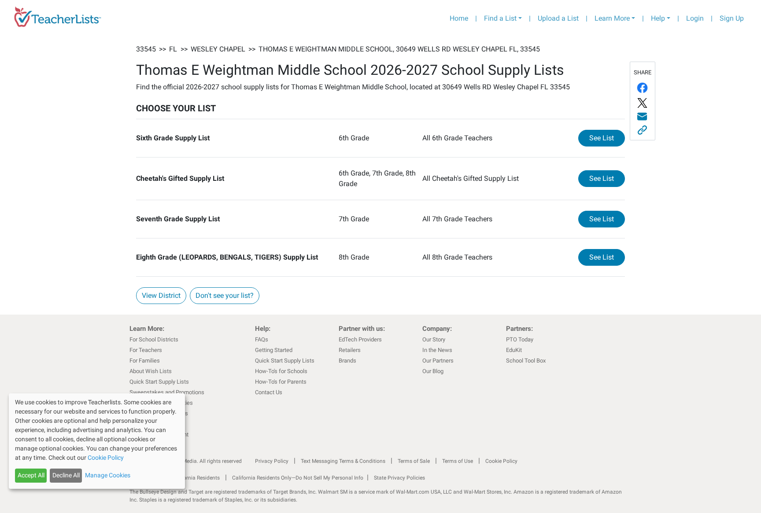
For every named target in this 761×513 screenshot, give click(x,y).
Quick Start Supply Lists (159, 381)
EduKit (514, 350)
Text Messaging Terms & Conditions (343, 461)
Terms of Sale (414, 461)
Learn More (612, 18)
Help (658, 18)
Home (459, 18)
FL (173, 49)
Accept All (31, 475)
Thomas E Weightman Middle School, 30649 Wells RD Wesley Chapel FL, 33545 (399, 49)
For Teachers (145, 350)
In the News (437, 350)
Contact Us (268, 392)
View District (161, 295)
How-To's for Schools (281, 371)
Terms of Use (457, 461)
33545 (146, 49)
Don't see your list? (225, 295)
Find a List (500, 18)
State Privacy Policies (399, 478)
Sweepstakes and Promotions (166, 392)
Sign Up (732, 18)
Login (695, 18)
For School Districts (153, 339)
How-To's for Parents (281, 381)
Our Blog (432, 371)
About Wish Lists (150, 371)
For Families (144, 360)
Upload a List (558, 18)
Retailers (350, 350)
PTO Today (519, 339)
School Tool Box (526, 360)
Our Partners (438, 360)
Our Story (433, 339)
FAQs (261, 339)
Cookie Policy (501, 461)
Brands (347, 360)
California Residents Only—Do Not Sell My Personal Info (297, 478)
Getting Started (273, 350)
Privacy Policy (271, 461)
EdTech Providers (360, 339)
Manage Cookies (107, 475)
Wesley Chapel (218, 49)
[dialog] (97, 441)
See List (607, 137)
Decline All (66, 475)
